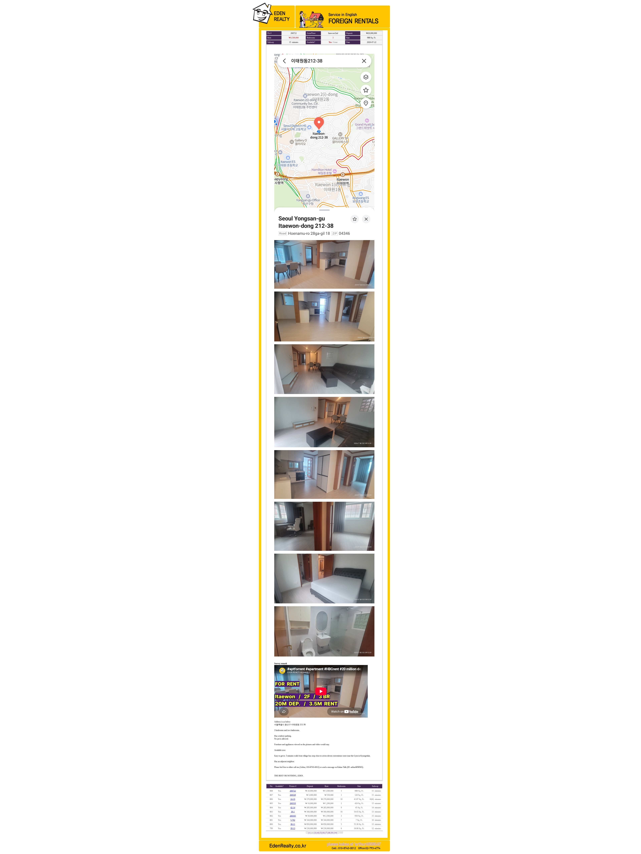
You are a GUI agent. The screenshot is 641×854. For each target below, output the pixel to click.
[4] (318, 833)
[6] (323, 833)
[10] (335, 833)
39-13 (292, 828)
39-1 (293, 812)
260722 (293, 791)
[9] (332, 833)
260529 (293, 795)
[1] (309, 833)
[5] (320, 833)
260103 (293, 816)
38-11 (292, 824)
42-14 (292, 807)
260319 (293, 803)
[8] (329, 833)
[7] (326, 833)
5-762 (292, 820)
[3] (315, 833)
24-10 (292, 799)
